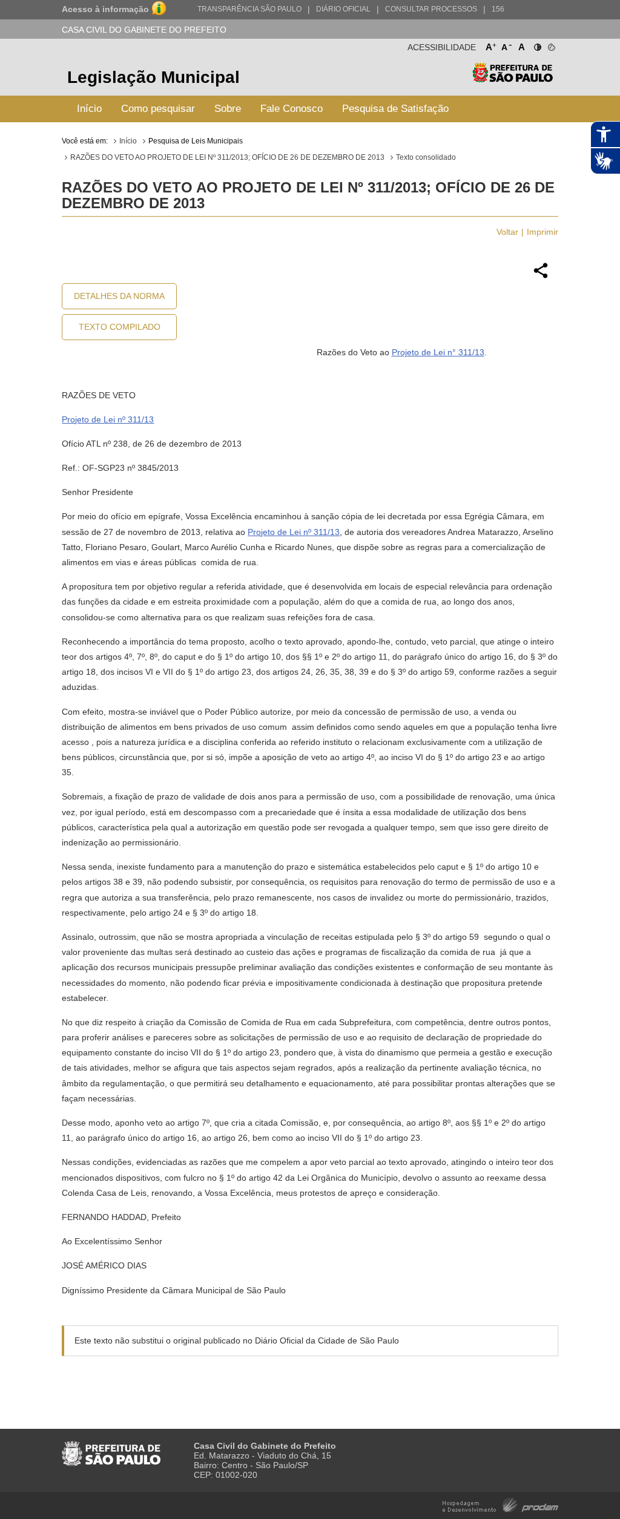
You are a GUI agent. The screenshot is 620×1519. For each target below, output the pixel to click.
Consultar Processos (431, 9)
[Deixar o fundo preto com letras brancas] (537, 45)
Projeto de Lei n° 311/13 (438, 352)
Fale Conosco (291, 108)
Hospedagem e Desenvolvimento (500, 1504)
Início (89, 108)
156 (498, 9)
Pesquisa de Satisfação (395, 108)
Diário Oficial (343, 9)
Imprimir (542, 232)
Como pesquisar (158, 108)
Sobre (227, 108)
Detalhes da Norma (119, 296)
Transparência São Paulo (249, 9)
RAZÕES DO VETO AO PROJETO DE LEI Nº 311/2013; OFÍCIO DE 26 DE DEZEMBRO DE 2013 (227, 157)
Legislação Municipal (153, 77)
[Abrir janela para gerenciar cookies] (551, 45)
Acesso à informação (105, 9)
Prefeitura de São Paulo (512, 79)
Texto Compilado (119, 327)
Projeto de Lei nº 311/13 (108, 419)
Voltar (507, 232)
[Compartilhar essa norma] (540, 276)
